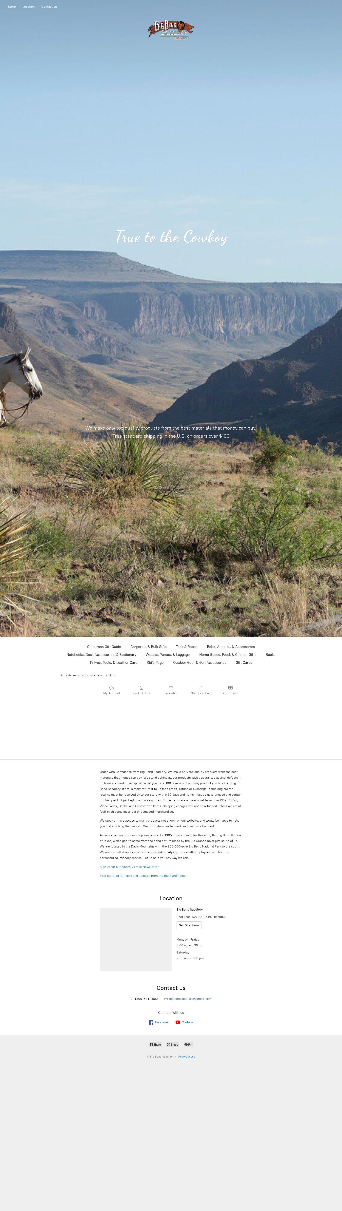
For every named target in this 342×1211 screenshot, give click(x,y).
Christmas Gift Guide (104, 647)
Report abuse (186, 1056)
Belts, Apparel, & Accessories (231, 647)
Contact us (49, 7)
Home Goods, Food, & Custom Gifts (227, 654)
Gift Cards (244, 662)
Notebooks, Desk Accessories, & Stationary (101, 654)
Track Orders (141, 693)
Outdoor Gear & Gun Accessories (199, 662)
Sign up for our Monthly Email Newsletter (129, 867)
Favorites (171, 693)
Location (29, 7)
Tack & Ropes (187, 647)
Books (271, 654)
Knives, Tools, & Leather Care (113, 662)
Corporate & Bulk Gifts (148, 647)
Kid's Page (155, 662)
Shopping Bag (201, 693)
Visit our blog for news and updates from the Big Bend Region (143, 876)
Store (12, 7)
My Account (111, 693)
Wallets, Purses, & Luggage (168, 654)
